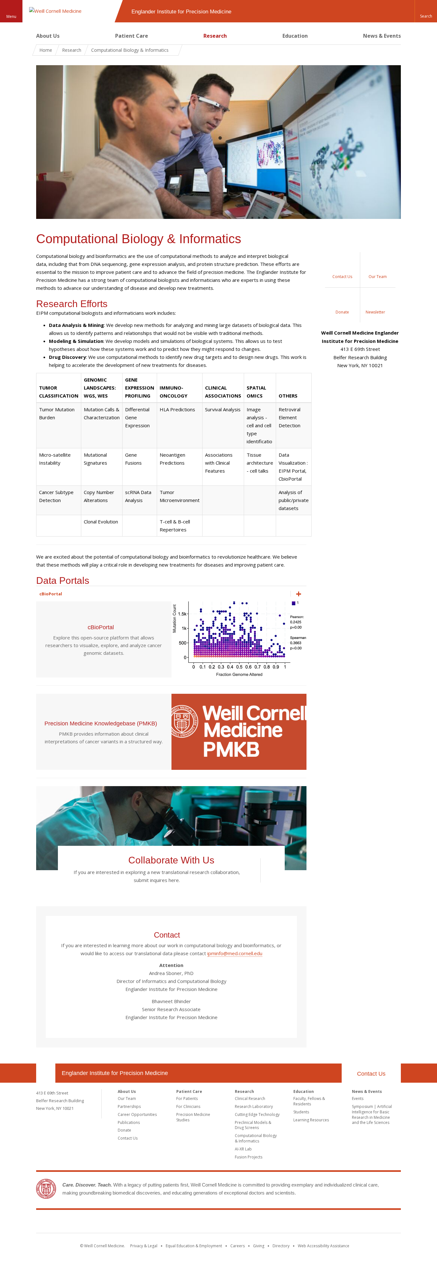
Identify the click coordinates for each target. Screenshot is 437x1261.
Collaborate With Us (171, 860)
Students (301, 1112)
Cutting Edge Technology (257, 1114)
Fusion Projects (248, 1157)
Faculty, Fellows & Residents (309, 1101)
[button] (426, 11)
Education (295, 35)
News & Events (382, 35)
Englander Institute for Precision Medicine (115, 1073)
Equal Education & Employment (194, 1246)
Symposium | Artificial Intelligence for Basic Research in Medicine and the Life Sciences (372, 1114)
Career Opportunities (137, 1114)
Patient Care (131, 35)
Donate (124, 1130)
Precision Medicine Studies (193, 1117)
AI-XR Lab (243, 1149)
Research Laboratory (254, 1106)
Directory (281, 1246)
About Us (48, 35)
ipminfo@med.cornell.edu (234, 953)
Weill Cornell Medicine (218, 1222)
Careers (237, 1246)
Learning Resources (311, 1120)
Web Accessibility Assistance (323, 1246)
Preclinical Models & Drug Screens (253, 1125)
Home (45, 50)
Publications (129, 1122)
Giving (258, 1246)
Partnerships (129, 1106)
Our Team (127, 1098)
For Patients (187, 1098)
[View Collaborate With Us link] (267, 870)
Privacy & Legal (143, 1246)
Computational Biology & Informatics (256, 1138)
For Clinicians (188, 1106)
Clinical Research (250, 1098)
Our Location (45, 1073)
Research (215, 35)
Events (357, 1098)
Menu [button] (11, 16)
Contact (168, 935)
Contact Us (371, 1074)
